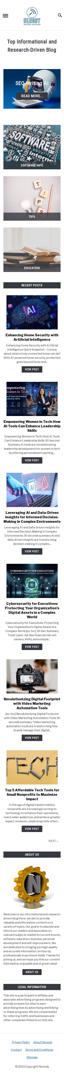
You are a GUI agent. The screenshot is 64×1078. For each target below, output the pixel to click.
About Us (32, 972)
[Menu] (5, 16)
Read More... (32, 96)
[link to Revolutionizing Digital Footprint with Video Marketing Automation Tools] (32, 676)
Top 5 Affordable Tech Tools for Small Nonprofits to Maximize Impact (32, 794)
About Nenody (42, 1042)
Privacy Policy (21, 1042)
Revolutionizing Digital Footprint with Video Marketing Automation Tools (32, 703)
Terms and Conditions (39, 1049)
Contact (16, 1049)
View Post (32, 369)
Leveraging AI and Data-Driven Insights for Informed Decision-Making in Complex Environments (32, 517)
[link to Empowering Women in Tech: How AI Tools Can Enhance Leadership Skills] (32, 399)
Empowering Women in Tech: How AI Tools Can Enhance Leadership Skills (32, 426)
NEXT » (53, 841)
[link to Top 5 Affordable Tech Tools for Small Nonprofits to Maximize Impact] (32, 767)
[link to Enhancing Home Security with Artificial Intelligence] (32, 312)
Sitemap (32, 1057)
